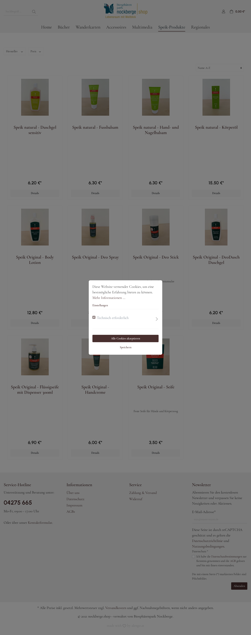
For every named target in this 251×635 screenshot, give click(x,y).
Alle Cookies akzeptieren (125, 338)
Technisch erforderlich (113, 318)
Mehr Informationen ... (108, 298)
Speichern (125, 347)
